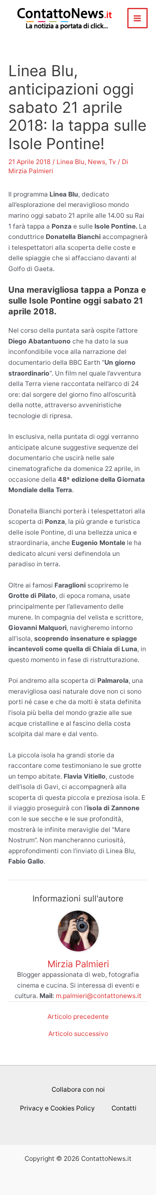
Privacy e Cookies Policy (57, 1108)
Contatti (123, 1108)
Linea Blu (70, 162)
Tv (112, 162)
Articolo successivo (78, 1034)
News (96, 162)
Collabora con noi (78, 1089)
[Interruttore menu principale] (137, 18)
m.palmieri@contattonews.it (98, 996)
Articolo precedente (78, 1016)
